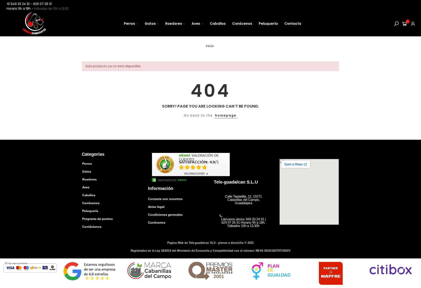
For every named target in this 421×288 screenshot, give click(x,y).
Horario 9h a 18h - (20, 8)
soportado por (167, 179)
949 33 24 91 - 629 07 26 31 (31, 4)
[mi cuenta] (413, 24)
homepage (225, 115)
